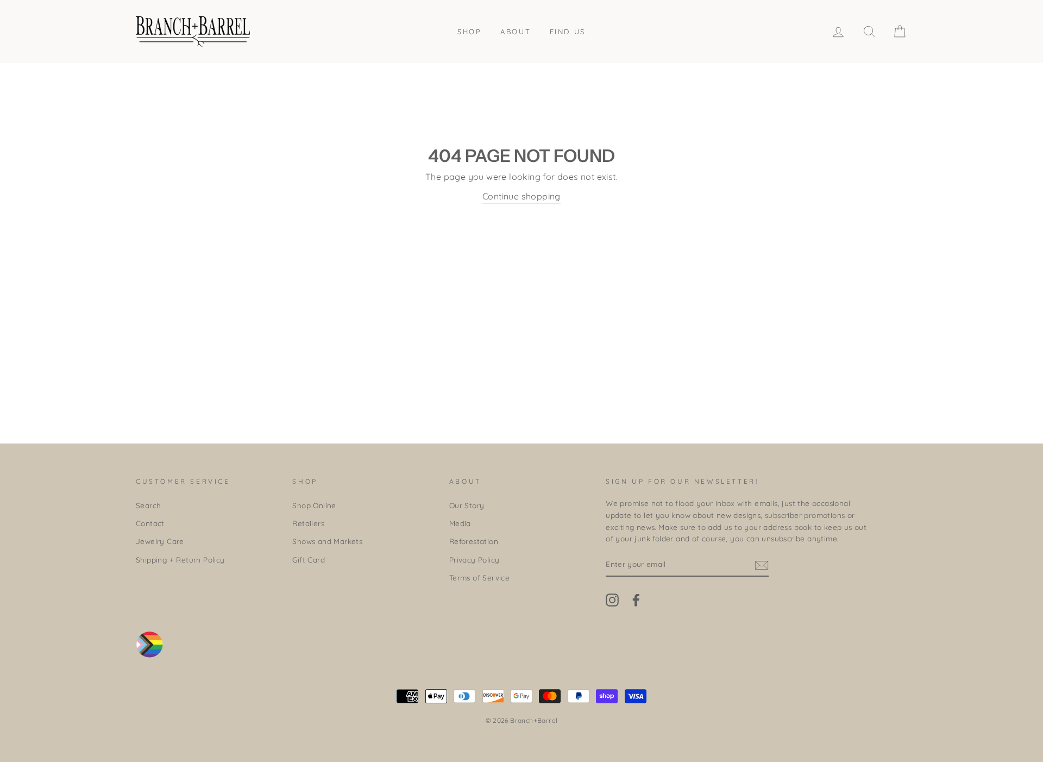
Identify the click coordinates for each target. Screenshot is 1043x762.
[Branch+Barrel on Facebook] (636, 600)
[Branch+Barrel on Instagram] (612, 600)
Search (148, 505)
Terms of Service (479, 577)
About (515, 31)
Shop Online (314, 505)
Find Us (568, 31)
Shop (469, 31)
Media (460, 523)
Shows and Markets (327, 541)
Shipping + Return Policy (180, 559)
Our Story (467, 505)
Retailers (308, 523)
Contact (150, 523)
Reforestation (473, 541)
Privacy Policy (474, 559)
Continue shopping (521, 196)
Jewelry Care (160, 541)
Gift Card (308, 559)
